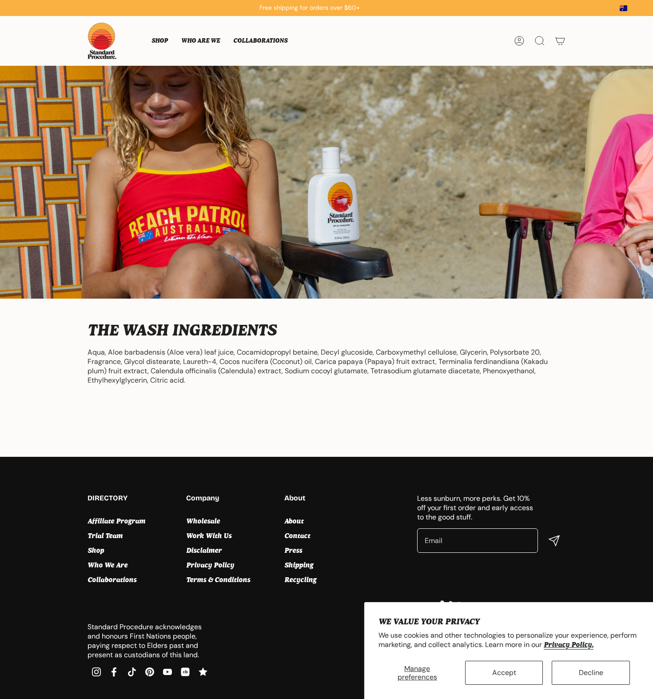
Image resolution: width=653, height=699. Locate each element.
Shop (96, 550)
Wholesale (203, 521)
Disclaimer (204, 550)
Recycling (300, 579)
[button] (160, 41)
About (293, 521)
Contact (297, 535)
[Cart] (560, 40)
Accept (504, 672)
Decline (591, 672)
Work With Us (208, 535)
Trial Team (105, 535)
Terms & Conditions (218, 579)
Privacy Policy (210, 565)
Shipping (298, 565)
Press (293, 550)
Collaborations (112, 579)
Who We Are (107, 565)
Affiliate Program (116, 521)
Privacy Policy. (568, 644)
